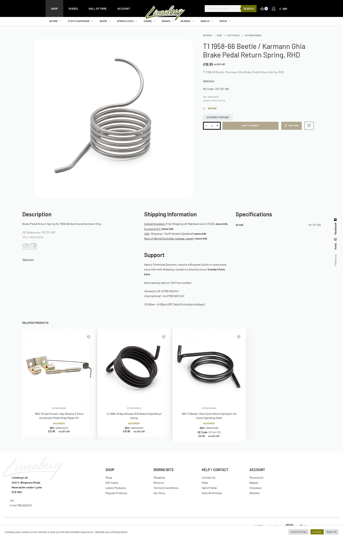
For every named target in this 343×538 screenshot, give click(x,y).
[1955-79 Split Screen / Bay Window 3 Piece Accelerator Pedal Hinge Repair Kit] (59, 365)
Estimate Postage (218, 117)
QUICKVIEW (81, 397)
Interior (207, 35)
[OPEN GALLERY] (114, 118)
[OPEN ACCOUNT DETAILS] (274, 9)
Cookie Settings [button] (298, 531)
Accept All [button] (317, 532)
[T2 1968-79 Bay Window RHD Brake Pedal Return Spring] (134, 365)
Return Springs (253, 35)
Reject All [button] (331, 531)
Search (248, 8)
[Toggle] (208, 81)
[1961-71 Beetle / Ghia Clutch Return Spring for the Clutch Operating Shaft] (209, 365)
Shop (219, 35)
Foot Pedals (233, 35)
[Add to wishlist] (309, 126)
